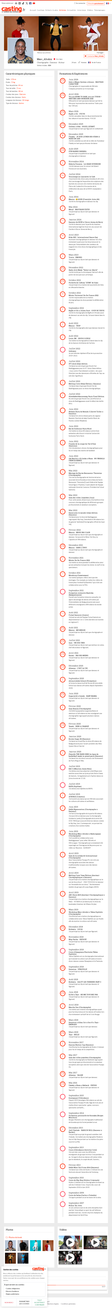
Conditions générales (68, 1304)
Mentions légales (53, 1304)
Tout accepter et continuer (39, 1302)
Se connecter (81, 3)
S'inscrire (96, 3)
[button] (108, 3)
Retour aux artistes (44, 53)
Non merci (9, 1302)
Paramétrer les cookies (24, 1302)
